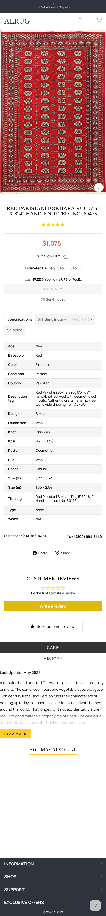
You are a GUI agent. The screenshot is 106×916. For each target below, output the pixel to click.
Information (19, 864)
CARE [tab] (53, 647)
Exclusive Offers (24, 902)
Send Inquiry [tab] (55, 319)
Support (14, 889)
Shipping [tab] (14, 329)
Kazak (27, 696)
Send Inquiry (55, 299)
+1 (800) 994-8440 (86, 536)
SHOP (10, 876)
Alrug (17, 21)
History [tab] (53, 658)
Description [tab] (82, 319)
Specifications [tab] (19, 319)
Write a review (53, 606)
